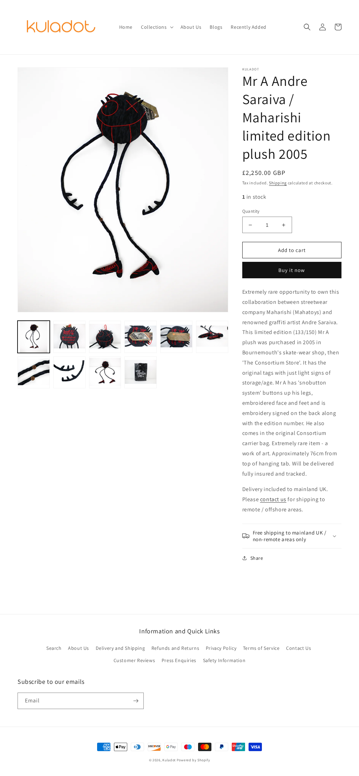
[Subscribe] (135, 701)
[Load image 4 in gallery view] (140, 337)
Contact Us (298, 648)
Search (54, 648)
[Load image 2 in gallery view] (69, 337)
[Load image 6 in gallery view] (212, 337)
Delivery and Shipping (120, 648)
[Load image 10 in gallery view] (140, 372)
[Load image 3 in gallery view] (105, 337)
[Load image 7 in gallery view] (34, 372)
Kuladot (169, 760)
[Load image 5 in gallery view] (176, 337)
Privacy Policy (221, 648)
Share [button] (256, 558)
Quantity (251, 211)
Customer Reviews (134, 660)
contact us (273, 499)
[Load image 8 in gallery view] (69, 372)
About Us (78, 648)
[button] (156, 27)
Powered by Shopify (193, 760)
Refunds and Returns (175, 648)
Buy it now (291, 270)
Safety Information (224, 660)
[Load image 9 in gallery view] (105, 372)
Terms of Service (261, 648)
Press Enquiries (179, 660)
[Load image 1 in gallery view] (34, 337)
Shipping (278, 182)
